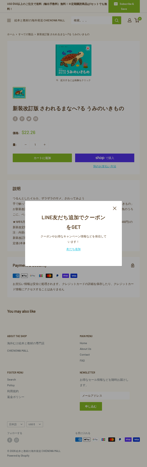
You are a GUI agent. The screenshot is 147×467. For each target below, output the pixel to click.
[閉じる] (115, 208)
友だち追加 (73, 249)
